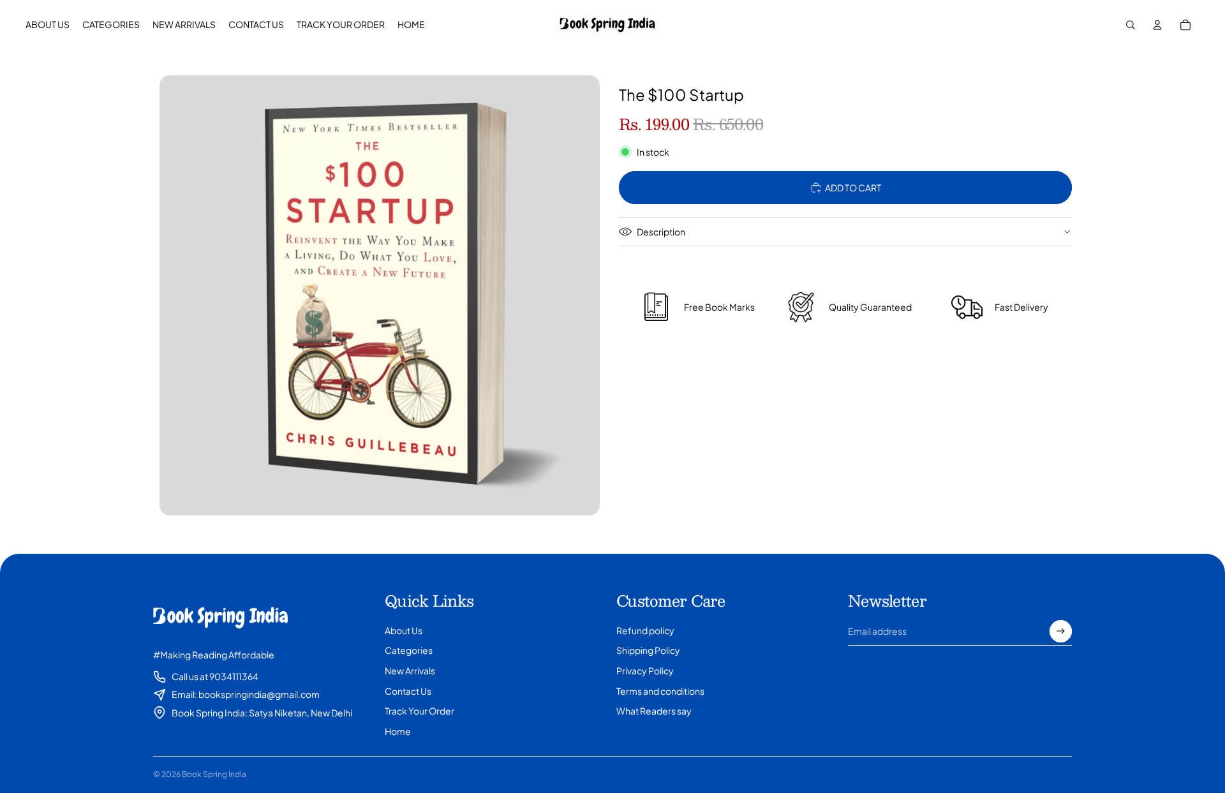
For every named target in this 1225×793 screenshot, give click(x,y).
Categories (409, 650)
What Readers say (654, 710)
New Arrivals (410, 670)
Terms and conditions (660, 691)
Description (661, 231)
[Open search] (1131, 25)
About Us (403, 630)
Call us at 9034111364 (215, 676)
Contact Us (408, 691)
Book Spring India (214, 774)
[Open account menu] (1157, 25)
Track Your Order (419, 710)
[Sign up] (1061, 631)
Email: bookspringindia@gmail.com (246, 694)
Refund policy (645, 630)
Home (398, 731)
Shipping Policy (648, 650)
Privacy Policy (645, 670)
